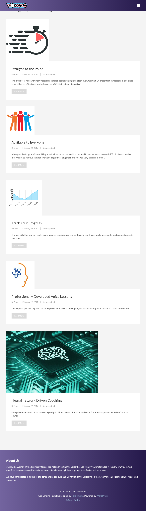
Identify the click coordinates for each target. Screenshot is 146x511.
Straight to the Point (27, 69)
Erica (16, 74)
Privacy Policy (73, 500)
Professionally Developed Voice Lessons (42, 296)
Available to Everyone (28, 142)
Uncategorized (49, 74)
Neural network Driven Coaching (37, 400)
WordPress (102, 495)
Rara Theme (77, 495)
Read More (19, 91)
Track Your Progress (27, 223)
